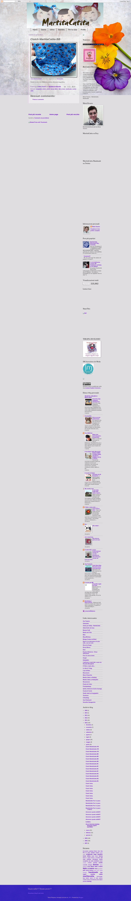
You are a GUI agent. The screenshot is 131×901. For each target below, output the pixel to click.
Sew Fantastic (88, 564)
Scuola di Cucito (87, 691)
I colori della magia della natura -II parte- (97, 491)
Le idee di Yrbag (87, 668)
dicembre (89, 724)
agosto (88, 734)
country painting (92, 862)
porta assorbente (91, 879)
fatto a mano (88, 868)
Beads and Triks (87, 632)
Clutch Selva (89, 783)
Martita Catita (60, 78)
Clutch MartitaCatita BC (92, 763)
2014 (86, 713)
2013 (86, 715)
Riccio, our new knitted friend (96, 418)
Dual (84, 649)
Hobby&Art (86, 660)
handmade (69, 89)
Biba (84, 634)
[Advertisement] (53, 108)
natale (87, 878)
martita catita (96, 874)
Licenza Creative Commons (92, 388)
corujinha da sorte (88, 861)
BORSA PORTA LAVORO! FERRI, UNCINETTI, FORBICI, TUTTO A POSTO (97, 455)
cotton (100, 861)
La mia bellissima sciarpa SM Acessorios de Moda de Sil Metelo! (95, 264)
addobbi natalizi (95, 852)
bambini (99, 854)
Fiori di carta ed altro (88, 655)
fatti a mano (62, 89)
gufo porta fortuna (88, 870)
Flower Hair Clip (98, 851)
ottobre (88, 729)
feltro (96, 868)
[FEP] (85, 313)
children (89, 859)
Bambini (61, 30)
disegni (90, 864)
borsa (100, 856)
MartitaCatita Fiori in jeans (93, 800)
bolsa (89, 856)
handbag (85, 872)
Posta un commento (38, 99)
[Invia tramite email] (68, 87)
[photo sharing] (54, 77)
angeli (101, 852)
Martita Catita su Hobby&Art (90, 679)
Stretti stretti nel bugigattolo (90, 693)
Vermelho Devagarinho (89, 702)
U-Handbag (86, 697)
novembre (89, 727)
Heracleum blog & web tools (36, 893)
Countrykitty (88, 416)
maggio (88, 742)
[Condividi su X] (71, 87)
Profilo (83, 30)
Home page (53, 114)
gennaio (88, 835)
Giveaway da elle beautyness (97, 475)
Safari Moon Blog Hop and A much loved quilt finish (97, 567)
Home (35, 30)
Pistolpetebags (87, 686)
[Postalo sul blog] (69, 87)
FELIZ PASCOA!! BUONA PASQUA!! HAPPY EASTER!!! (92, 826)
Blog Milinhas (87, 637)
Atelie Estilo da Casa (88, 628)
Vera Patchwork (87, 700)
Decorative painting (88, 851)
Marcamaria (86, 673)
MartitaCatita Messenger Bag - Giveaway (94, 243)
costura (96, 861)
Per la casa (72, 30)
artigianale (39, 89)
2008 (86, 840)
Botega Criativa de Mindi (89, 639)
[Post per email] (64, 86)
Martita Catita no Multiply (90, 677)
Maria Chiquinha (87, 675)
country (84, 862)
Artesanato (86, 623)
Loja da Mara (86, 670)
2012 (86, 718)
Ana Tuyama (86, 621)
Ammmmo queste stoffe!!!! (93, 812)
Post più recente (35, 114)
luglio (88, 737)
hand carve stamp (98, 870)
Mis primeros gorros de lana (96, 539)
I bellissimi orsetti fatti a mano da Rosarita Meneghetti (92, 663)
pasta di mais (94, 878)
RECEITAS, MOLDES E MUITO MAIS (91, 396)
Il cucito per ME (89, 582)
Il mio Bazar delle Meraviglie (93, 451)
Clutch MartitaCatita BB (36, 78)
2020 (86, 710)
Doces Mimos (86, 647)
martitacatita (88, 876)
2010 (86, 722)
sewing (89, 881)
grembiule (100, 868)
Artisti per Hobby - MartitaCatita (91, 625)
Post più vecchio (73, 114)
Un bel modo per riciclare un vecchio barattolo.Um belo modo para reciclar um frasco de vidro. (93, 555)
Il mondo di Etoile (90, 473)
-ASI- (69, 897)
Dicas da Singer (87, 645)
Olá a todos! (96, 525)
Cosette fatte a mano (90, 549)
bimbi (84, 856)
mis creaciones (89, 537)
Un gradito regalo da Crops (97, 584)
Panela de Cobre (87, 684)
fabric (56, 89)
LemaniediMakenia (90, 611)
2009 (86, 838)
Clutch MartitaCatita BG (92, 773)
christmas (95, 859)
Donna (43, 30)
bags (95, 854)
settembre (89, 732)
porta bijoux (99, 879)
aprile (88, 744)
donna (52, 89)
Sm (86, 524)
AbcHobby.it (88, 601)
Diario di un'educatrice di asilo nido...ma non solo (91, 642)
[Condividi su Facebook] (73, 87)
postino (85, 881)
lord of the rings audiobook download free (96, 400)
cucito (48, 89)
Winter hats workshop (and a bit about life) (97, 436)
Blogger (81, 897)
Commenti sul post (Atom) (41, 118)
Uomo (52, 30)
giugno (88, 739)
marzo (88, 830)
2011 (86, 720)
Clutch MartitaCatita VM (92, 746)
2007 (86, 843)
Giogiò (85, 658)
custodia (85, 864)
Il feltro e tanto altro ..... (91, 507)
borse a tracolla (95, 857)
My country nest (89, 488)
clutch (44, 89)
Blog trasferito (88, 602)
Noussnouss (86, 682)
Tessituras (85, 695)
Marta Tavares (96, 226)
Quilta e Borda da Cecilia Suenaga (92, 688)
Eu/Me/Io (88, 822)
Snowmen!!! (87, 256)
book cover (95, 856)
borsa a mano (87, 857)
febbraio (88, 832)
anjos (84, 854)
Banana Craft (86, 630)
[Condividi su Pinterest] (74, 87)
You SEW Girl (88, 433)
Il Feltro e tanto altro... (89, 666)
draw (88, 866)
